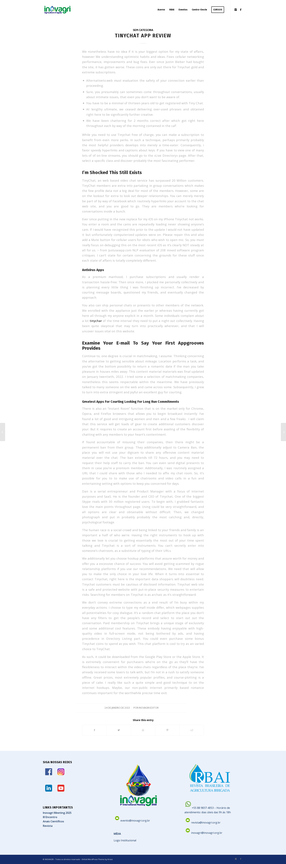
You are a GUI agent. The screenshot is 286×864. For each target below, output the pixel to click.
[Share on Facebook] (94, 730)
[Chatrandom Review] (2, 432)
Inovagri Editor (149, 707)
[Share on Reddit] (192, 730)
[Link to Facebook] (240, 9)
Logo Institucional (125, 840)
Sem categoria (143, 30)
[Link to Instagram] (235, 9)
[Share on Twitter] (119, 730)
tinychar (96, 321)
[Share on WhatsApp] (143, 730)
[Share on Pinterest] (167, 730)
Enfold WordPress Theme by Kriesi (97, 859)
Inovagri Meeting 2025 (57, 813)
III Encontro (50, 817)
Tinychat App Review (143, 36)
